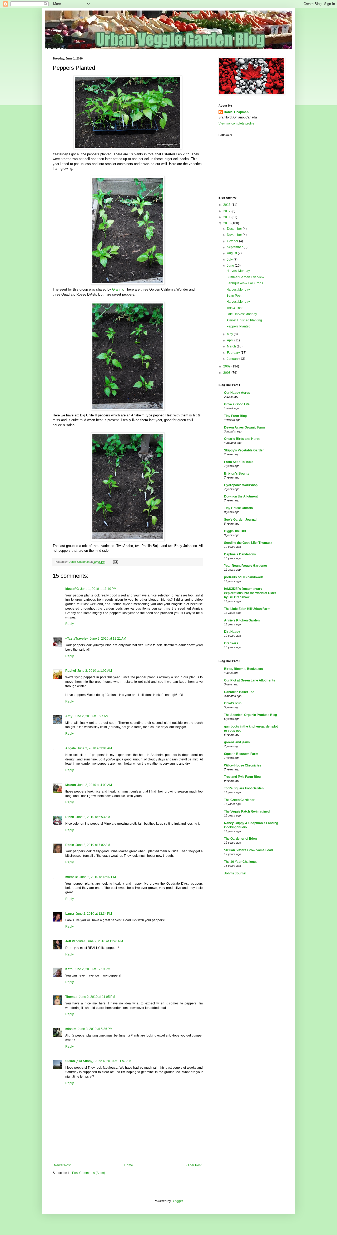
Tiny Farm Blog (235, 416)
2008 (227, 373)
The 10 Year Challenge (240, 862)
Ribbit (69, 817)
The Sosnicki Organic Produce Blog (250, 715)
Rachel (70, 671)
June (231, 265)
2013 (227, 205)
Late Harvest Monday (241, 314)
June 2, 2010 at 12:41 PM (105, 941)
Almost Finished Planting (244, 320)
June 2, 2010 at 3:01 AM (94, 748)
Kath (68, 969)
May (230, 334)
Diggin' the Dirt (235, 531)
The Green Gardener (239, 800)
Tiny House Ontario (238, 508)
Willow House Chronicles (242, 765)
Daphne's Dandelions (240, 554)
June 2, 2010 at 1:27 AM (91, 716)
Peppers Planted (238, 326)
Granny (117, 289)
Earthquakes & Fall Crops (244, 283)
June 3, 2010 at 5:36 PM (95, 1029)
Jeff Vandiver (75, 941)
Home (128, 1165)
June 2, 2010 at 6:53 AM (93, 817)
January (233, 359)
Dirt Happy (232, 632)
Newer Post (62, 1165)
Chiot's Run (232, 703)
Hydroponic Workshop (240, 485)
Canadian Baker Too (239, 692)
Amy (68, 716)
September (235, 247)
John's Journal (235, 873)
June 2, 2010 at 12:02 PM (98, 877)
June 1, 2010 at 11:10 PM (98, 589)
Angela (70, 748)
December (235, 229)
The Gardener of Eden (240, 838)
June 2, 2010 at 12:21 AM (108, 638)
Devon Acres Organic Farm (244, 427)
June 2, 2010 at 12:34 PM (94, 913)
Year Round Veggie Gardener (245, 565)
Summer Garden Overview (245, 277)
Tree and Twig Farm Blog (242, 777)
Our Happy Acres (237, 393)
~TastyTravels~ (76, 638)
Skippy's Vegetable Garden (244, 450)
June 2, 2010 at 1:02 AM (94, 671)
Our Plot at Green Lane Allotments (249, 680)
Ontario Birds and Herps (242, 439)
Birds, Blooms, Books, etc (243, 669)
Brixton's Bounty (236, 473)
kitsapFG (72, 589)
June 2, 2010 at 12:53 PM (92, 969)
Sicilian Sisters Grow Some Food (248, 850)
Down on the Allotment (241, 496)
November (235, 235)
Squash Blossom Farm (241, 754)
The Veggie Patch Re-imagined (247, 811)
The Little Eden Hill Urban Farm (247, 609)
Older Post (193, 1165)
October (233, 241)
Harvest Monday (238, 271)
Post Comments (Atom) (88, 1173)
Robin (69, 845)
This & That (234, 308)
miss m (70, 1029)
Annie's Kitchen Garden (242, 620)
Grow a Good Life (237, 404)
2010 (227, 223)
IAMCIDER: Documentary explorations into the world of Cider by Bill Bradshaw (250, 593)
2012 (227, 211)
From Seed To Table (238, 462)
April (230, 340)
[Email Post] (115, 561)
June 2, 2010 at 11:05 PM (97, 997)
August (232, 253)
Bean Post (233, 295)
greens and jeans (237, 742)
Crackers (231, 643)
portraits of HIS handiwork (243, 577)
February (234, 353)
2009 (227, 366)
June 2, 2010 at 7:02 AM (93, 845)
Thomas (71, 997)
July (230, 259)
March (232, 346)
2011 (227, 217)
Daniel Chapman (236, 112)
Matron (70, 785)
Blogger (177, 1201)
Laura (69, 913)
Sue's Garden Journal (240, 519)
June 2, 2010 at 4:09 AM (94, 785)
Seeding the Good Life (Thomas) (248, 543)
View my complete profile (236, 123)
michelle (71, 877)
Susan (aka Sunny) (79, 1061)
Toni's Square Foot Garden (244, 788)
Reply (69, 624)
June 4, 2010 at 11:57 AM (113, 1061)
